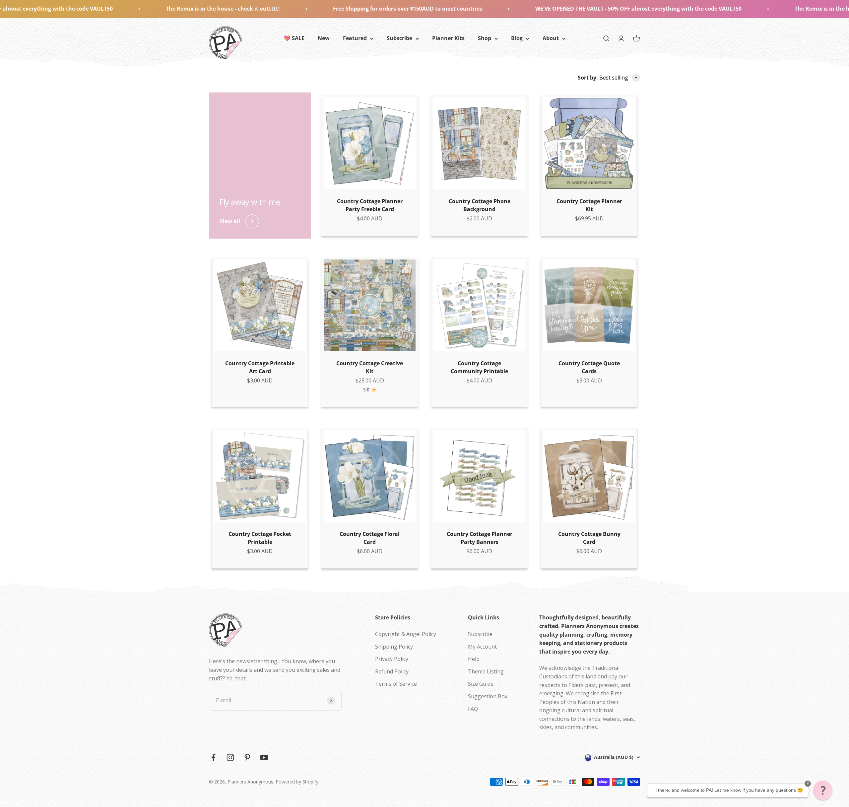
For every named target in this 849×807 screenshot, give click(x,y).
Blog (517, 38)
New (324, 38)
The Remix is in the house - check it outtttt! (137, 8)
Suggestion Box (487, 696)
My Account (482, 646)
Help (474, 659)
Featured (355, 38)
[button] (822, 790)
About (551, 38)
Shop (484, 38)
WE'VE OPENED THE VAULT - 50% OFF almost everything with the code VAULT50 (552, 8)
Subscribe (399, 38)
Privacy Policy (391, 659)
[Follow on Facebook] (213, 757)
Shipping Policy (394, 646)
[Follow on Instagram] (230, 757)
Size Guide (480, 683)
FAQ (473, 709)
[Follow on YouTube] (264, 757)
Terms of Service (396, 683)
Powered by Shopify (297, 781)
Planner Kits (448, 38)
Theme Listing (486, 671)
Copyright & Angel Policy (405, 634)
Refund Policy (392, 671)
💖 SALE (294, 38)
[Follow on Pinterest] (247, 757)
